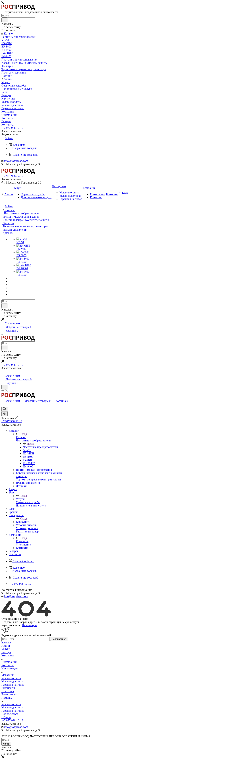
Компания (22, 541)
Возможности (9, 694)
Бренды (6, 652)
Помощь (6, 697)
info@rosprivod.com (16, 160)
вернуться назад (11, 625)
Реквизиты (8, 687)
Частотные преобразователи (40, 446)
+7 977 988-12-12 (12, 127)
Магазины (7, 674)
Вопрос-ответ (9, 713)
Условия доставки (12, 681)
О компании (9, 661)
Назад (23, 433)
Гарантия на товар (12, 684)
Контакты (7, 665)
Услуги (20, 499)
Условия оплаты (11, 678)
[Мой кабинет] (3, 372)
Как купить (23, 521)
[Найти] (4, 20)
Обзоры (6, 717)
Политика (7, 691)
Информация (9, 668)
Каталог (21, 437)
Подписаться (59, 639)
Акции (5, 645)
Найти (6, 743)
